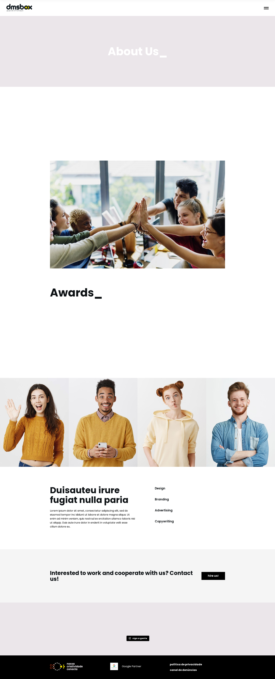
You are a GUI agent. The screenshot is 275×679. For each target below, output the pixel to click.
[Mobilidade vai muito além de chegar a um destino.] (208, 623)
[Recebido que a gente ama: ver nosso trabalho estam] (67, 623)
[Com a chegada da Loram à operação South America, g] (137, 623)
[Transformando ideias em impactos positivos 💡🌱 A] (173, 623)
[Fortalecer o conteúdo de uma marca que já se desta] (102, 623)
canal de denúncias (183, 670)
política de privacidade (186, 664)
